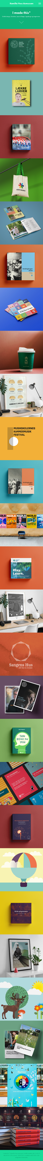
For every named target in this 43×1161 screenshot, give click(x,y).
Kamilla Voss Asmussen (21, 3)
